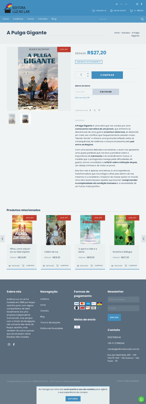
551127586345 (114, 337)
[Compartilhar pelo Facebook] (90, 110)
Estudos (126, 32)
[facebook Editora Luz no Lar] (141, 4)
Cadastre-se (101, 10)
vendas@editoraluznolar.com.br (123, 349)
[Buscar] (142, 19)
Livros (31, 18)
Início (6, 18)
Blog (54, 18)
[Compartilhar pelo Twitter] (95, 110)
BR (117, 4)
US (126, 4)
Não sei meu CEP (82, 97)
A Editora (18, 18)
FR (121, 4)
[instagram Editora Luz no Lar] (137, 4)
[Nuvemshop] (127, 381)
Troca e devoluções (50, 322)
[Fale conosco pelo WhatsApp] (141, 399)
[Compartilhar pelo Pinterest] (99, 110)
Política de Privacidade (51, 328)
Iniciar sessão (120, 10)
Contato (42, 18)
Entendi (73, 399)
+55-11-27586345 (116, 343)
